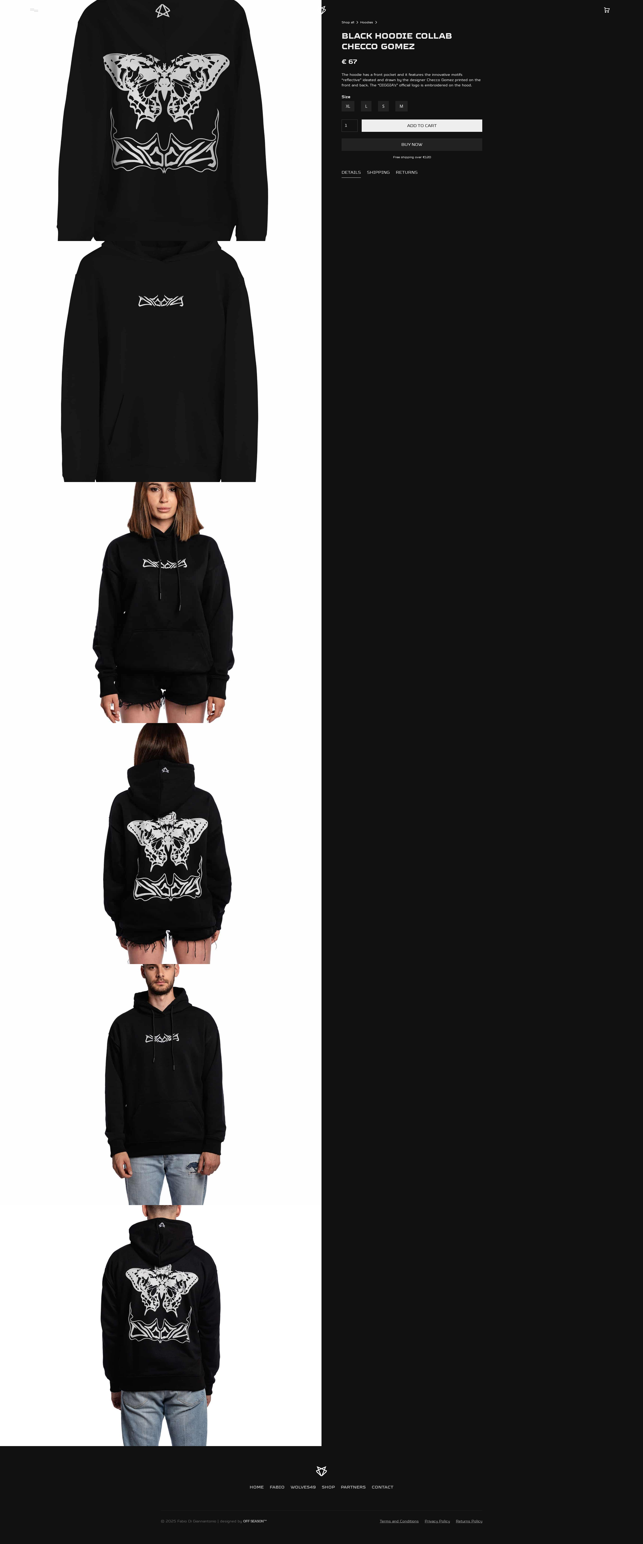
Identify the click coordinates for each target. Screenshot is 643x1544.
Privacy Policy (437, 1521)
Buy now (411, 144)
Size (346, 97)
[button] (34, 10)
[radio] (348, 106)
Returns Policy (469, 1521)
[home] (321, 10)
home (257, 1487)
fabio (277, 1487)
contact (382, 1487)
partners (353, 1487)
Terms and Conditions (399, 1521)
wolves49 (303, 1487)
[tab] (351, 172)
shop (328, 1487)
